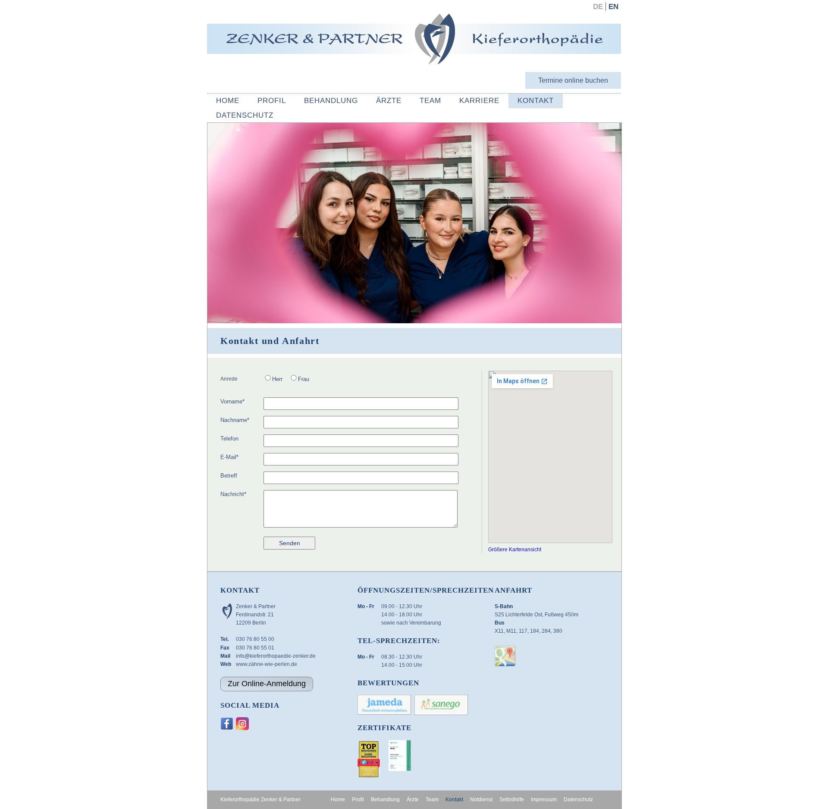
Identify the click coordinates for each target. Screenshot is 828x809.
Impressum (544, 800)
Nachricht (233, 493)
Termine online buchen (573, 80)
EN (613, 7)
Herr (277, 379)
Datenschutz (244, 115)
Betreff (228, 475)
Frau (303, 379)
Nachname (234, 419)
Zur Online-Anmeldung (267, 683)
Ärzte (388, 101)
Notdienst (481, 800)
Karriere (479, 101)
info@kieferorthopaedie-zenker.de (276, 656)
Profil (271, 101)
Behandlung (331, 101)
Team (430, 101)
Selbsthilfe (511, 800)
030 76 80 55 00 (255, 639)
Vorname (232, 401)
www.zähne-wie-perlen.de (266, 664)
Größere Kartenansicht (514, 550)
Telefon (229, 438)
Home (227, 101)
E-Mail (229, 456)
